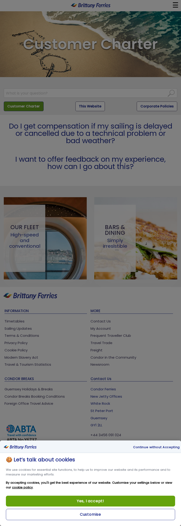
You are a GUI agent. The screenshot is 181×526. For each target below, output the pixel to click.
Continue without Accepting (156, 447)
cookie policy (22, 487)
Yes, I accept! (90, 501)
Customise (90, 514)
